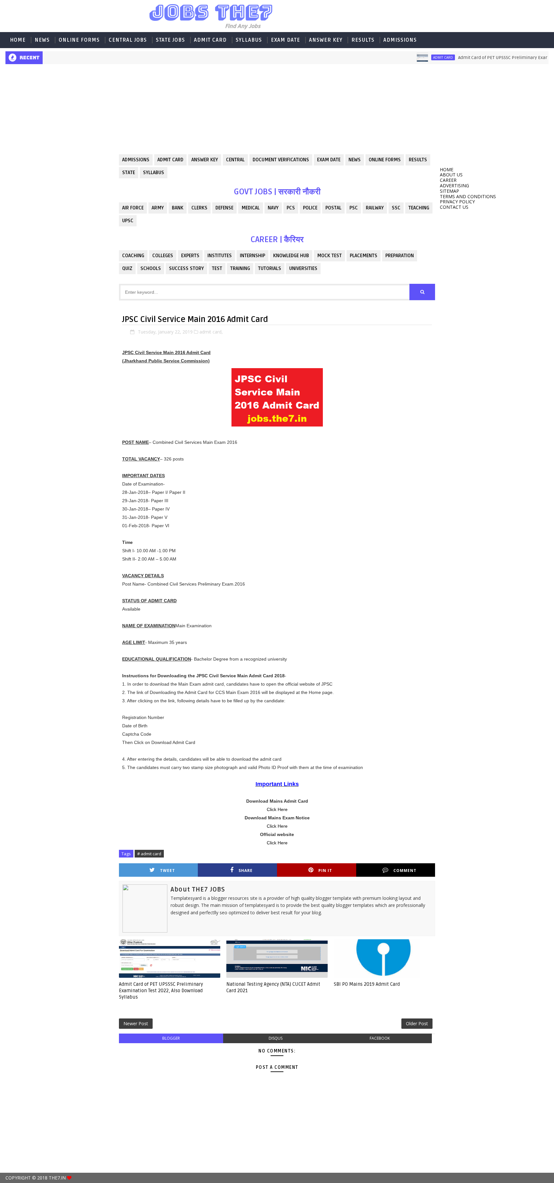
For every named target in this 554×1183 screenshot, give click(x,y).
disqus (275, 1038)
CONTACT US (454, 207)
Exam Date (285, 40)
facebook (380, 1038)
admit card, (211, 332)
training (240, 268)
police (310, 208)
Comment (404, 870)
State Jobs (170, 40)
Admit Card (210, 40)
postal (333, 208)
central (235, 160)
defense (224, 208)
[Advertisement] (59, 114)
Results (362, 40)
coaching (133, 255)
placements (363, 255)
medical (250, 208)
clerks (199, 208)
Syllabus (249, 40)
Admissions (400, 40)
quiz (127, 268)
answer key (204, 160)
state (128, 172)
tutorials (269, 268)
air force (133, 208)
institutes (219, 255)
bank (177, 208)
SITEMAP (449, 191)
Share (246, 870)
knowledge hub (291, 255)
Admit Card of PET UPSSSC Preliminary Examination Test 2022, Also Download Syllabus (161, 990)
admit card (420, 57)
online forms (385, 160)
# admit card (149, 854)
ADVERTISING (454, 185)
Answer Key (325, 40)
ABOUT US (451, 175)
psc (353, 208)
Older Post (417, 1023)
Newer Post (135, 1023)
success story (186, 268)
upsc (127, 221)
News (42, 40)
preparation (399, 255)
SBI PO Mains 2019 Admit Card (367, 984)
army (158, 208)
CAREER (448, 180)
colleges (162, 255)
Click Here (277, 809)
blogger (171, 1038)
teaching (418, 208)
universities (303, 268)
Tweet (167, 870)
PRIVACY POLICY (457, 202)
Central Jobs (128, 40)
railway (375, 208)
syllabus (153, 172)
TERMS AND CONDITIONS (468, 196)
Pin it (325, 870)
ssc (396, 208)
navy (273, 208)
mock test (329, 255)
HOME (18, 40)
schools (150, 268)
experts (190, 255)
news (354, 160)
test (217, 268)
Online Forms (79, 40)
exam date (328, 160)
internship (252, 255)
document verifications (281, 160)
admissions (135, 160)
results (418, 160)
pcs (291, 208)
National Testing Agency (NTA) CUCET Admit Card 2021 (273, 987)
